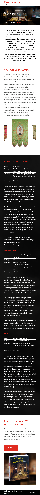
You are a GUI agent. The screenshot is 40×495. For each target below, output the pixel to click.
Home (5, 23)
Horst (12, 3)
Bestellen (11, 448)
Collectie (12, 23)
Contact (32, 492)
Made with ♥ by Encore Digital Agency (13, 492)
